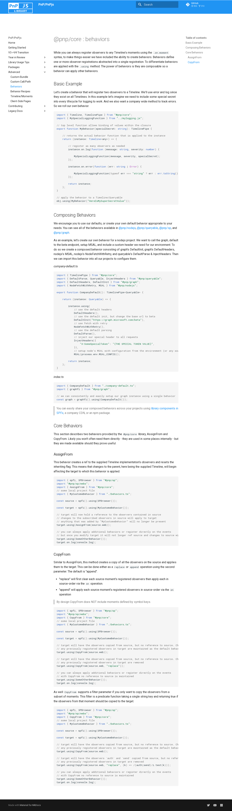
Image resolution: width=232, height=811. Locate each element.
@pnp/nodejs (127, 228)
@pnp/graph (61, 232)
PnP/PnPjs (15, 37)
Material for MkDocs (30, 805)
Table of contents (196, 37)
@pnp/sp (165, 228)
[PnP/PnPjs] (20, 4)
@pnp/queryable (147, 228)
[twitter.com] (208, 805)
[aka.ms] (215, 805)
